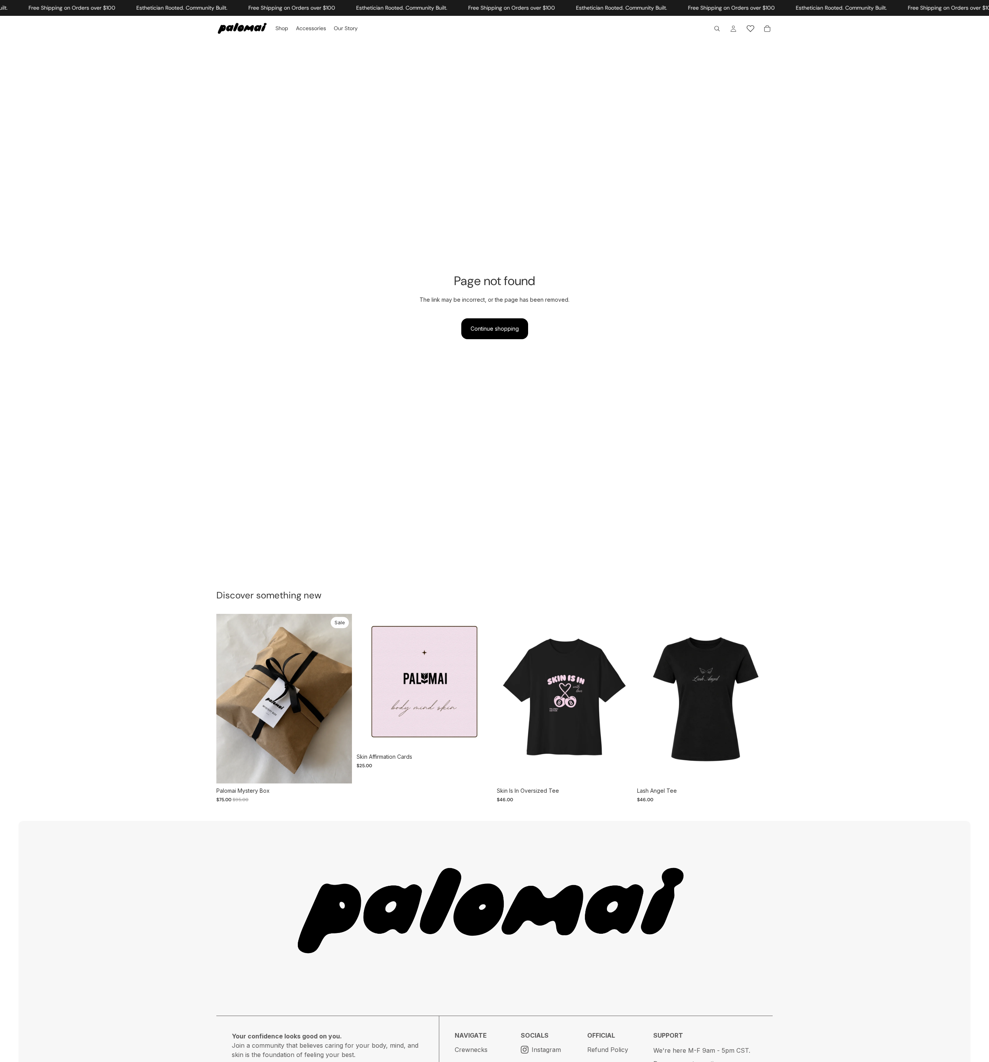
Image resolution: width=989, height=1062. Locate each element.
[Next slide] (480, 681)
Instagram (546, 1050)
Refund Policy (607, 1050)
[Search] (717, 28)
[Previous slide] (368, 681)
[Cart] (767, 28)
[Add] (480, 738)
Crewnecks (471, 1050)
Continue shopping (495, 328)
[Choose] (340, 771)
